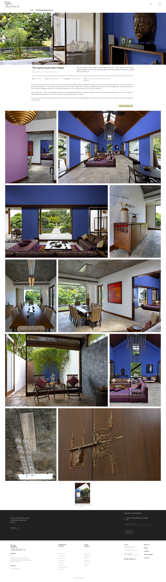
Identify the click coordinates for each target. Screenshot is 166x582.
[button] (151, 4)
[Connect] (18, 528)
